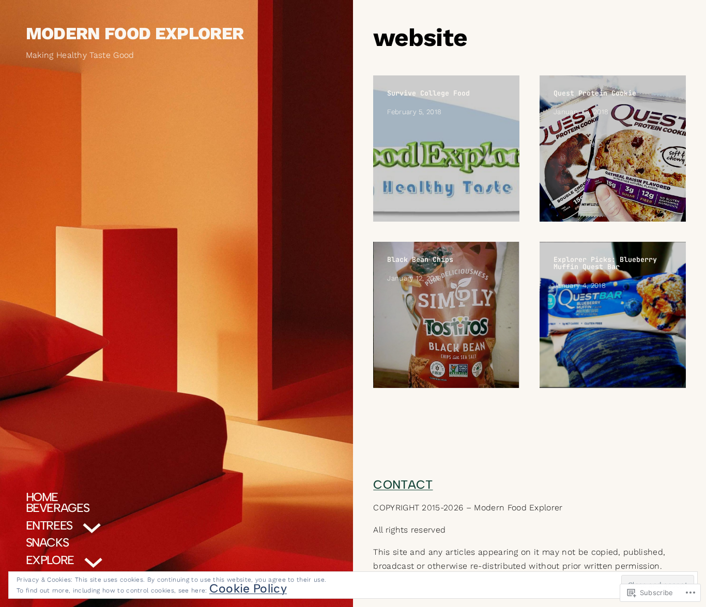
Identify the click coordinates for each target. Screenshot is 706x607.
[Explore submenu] (93, 559)
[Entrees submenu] (91, 525)
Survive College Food (428, 93)
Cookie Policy (248, 588)
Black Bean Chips (420, 259)
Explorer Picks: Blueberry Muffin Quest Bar (605, 263)
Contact (403, 484)
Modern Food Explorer (135, 34)
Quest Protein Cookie (595, 93)
